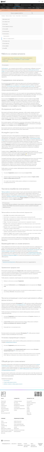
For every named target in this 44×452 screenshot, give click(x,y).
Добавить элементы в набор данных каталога (17, 196)
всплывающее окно (21, 304)
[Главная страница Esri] (3, 2)
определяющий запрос (34, 252)
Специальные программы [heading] (19, 418)
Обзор (4, 4)
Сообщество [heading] (16, 398)
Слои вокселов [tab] (6, 31)
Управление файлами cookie (40, 444)
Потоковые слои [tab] (6, 41)
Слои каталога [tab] (6, 33)
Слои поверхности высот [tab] (8, 26)
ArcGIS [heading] (2, 398)
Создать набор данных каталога (10, 382)
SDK (33, 7)
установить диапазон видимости (34, 253)
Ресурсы (17, 4)
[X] (38, 393)
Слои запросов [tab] (6, 43)
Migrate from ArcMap (38, 8)
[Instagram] (38, 395)
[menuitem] (7, 401)
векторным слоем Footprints (13, 86)
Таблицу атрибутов (6, 192)
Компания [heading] (3, 418)
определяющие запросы (11, 342)
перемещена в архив (18, 58)
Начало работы (7, 8)
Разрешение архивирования (9, 262)
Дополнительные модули (26, 4)
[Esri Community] (36, 395)
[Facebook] (36, 393)
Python (29, 7)
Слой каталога (5, 68)
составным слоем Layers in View (27, 86)
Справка (14, 7)
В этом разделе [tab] (5, 65)
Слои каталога (24, 15)
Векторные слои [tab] (6, 19)
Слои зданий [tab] (5, 28)
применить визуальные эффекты (10, 255)
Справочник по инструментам (21, 8)
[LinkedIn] (41, 393)
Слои (14, 15)
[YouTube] (41, 395)
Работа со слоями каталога (8, 38)
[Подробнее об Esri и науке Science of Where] (3, 394)
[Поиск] (39, 1)
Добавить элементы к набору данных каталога (13, 383)
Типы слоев (18, 15)
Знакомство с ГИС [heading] (30, 398)
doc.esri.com (28, 10)
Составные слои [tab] (6, 21)
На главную (3, 8)
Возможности (10, 4)
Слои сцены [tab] (5, 24)
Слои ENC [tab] (5, 48)
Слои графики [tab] (5, 45)
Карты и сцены (9, 15)
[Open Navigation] (42, 1)
